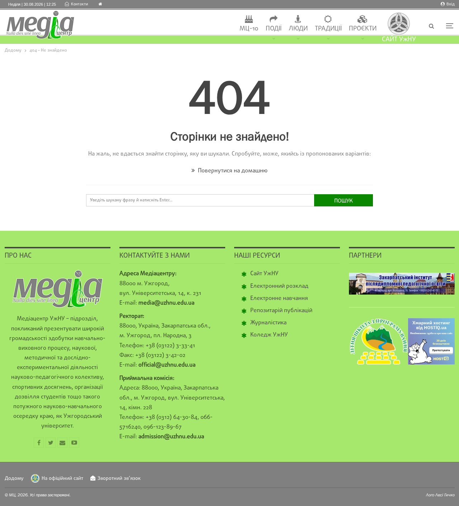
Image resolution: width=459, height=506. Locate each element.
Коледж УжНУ (269, 335)
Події (273, 29)
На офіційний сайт (62, 478)
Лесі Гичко (445, 494)
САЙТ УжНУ (399, 39)
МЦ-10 (249, 29)
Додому (14, 478)
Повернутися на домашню (232, 171)
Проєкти (363, 29)
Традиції (328, 29)
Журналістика (268, 323)
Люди (298, 29)
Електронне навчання (279, 298)
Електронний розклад (279, 286)
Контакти (79, 4)
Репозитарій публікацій (281, 310)
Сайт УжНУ (264, 273)
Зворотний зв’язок (119, 478)
